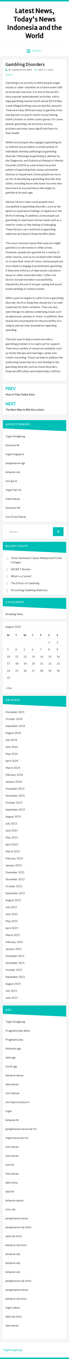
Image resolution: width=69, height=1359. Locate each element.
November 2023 (15, 795)
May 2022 (11, 921)
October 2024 (13, 719)
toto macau (12, 1155)
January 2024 (13, 781)
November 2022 (15, 879)
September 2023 (15, 809)
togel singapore (14, 454)
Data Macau (12, 498)
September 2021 (15, 976)
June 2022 (11, 914)
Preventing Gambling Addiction (29, 590)
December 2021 (14, 955)
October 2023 (13, 802)
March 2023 (12, 851)
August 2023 (13, 816)
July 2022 (11, 907)
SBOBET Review (20, 569)
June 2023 (11, 830)
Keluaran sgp (13, 1048)
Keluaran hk (12, 445)
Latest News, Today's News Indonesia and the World (34, 23)
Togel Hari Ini (13, 489)
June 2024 (11, 746)
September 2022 (15, 893)
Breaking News (14, 614)
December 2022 (14, 872)
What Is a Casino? (21, 576)
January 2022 (13, 948)
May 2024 (11, 753)
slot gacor (11, 480)
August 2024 (13, 732)
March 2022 (12, 935)
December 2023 (14, 788)
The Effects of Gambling (25, 583)
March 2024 (12, 767)
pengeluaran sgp (15, 463)
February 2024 (14, 774)
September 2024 (15, 725)
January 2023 (13, 865)
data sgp (10, 1057)
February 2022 (14, 942)
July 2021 (11, 990)
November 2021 (15, 962)
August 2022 (13, 900)
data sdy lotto (13, 1316)
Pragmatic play (14, 1039)
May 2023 (11, 837)
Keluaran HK (12, 507)
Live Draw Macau (15, 516)
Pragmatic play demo (17, 1030)
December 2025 (14, 712)
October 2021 (13, 969)
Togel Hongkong (15, 436)
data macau (12, 1325)
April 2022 (11, 928)
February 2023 (14, 858)
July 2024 (11, 739)
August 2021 (13, 983)
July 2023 (11, 823)
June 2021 (11, 997)
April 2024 (11, 760)
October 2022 (13, 886)
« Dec (8, 688)
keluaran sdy (12, 472)
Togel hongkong (12, 1349)
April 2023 (11, 844)
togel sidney (12, 1307)
